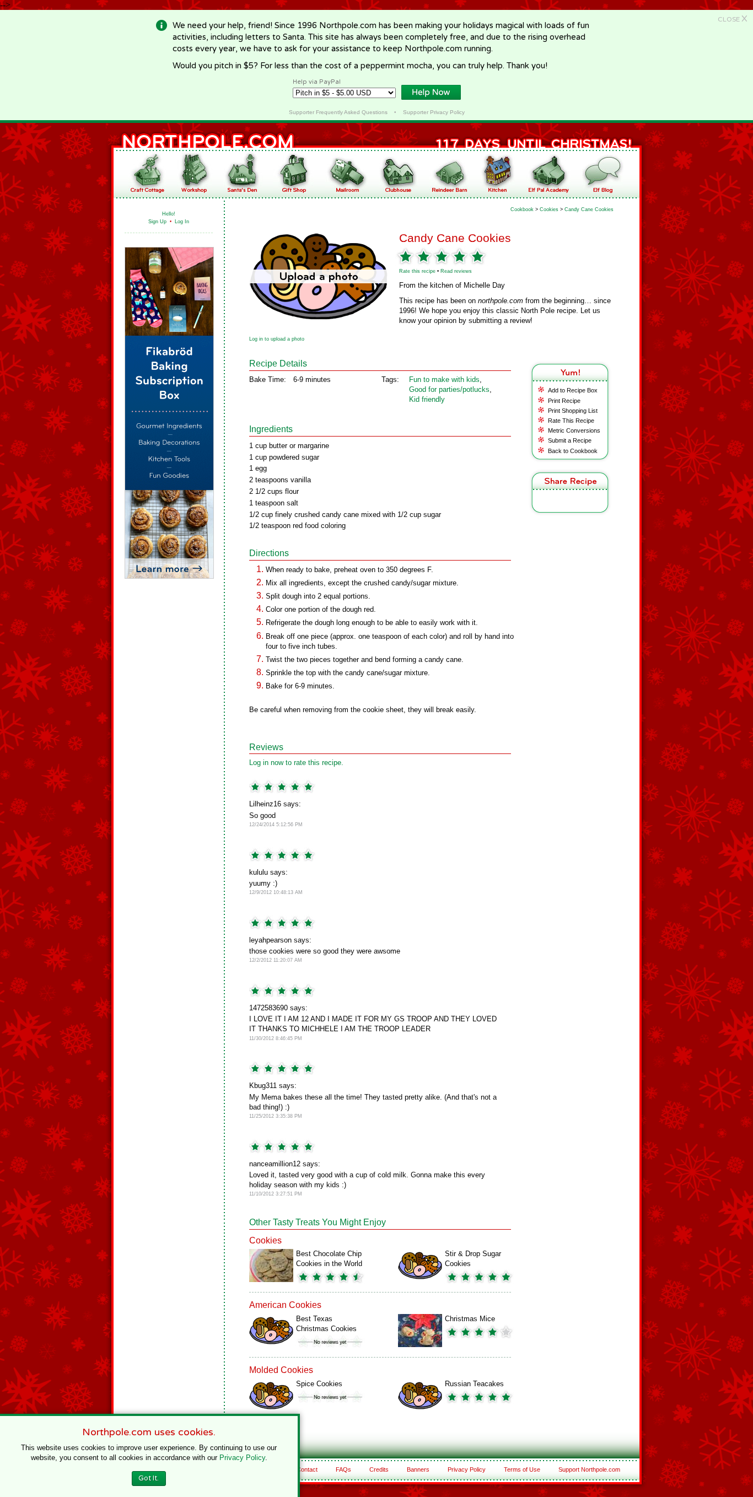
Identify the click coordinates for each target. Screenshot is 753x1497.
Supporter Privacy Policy (434, 112)
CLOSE (732, 19)
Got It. (148, 1478)
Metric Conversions (574, 430)
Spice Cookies (319, 1384)
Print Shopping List (573, 410)
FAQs (343, 1469)
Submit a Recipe (569, 440)
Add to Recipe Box (573, 390)
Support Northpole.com (589, 1469)
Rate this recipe (417, 271)
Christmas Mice (470, 1319)
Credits (379, 1469)
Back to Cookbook (573, 451)
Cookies (549, 209)
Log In (182, 221)
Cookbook (522, 209)
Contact (307, 1469)
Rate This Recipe (571, 420)
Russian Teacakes (474, 1384)
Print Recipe (564, 400)
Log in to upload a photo (276, 339)
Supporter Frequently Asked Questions (338, 112)
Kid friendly (427, 399)
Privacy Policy (467, 1469)
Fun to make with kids (444, 379)
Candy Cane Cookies (589, 209)
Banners (418, 1469)
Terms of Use (522, 1469)
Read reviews (456, 271)
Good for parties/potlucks (449, 389)
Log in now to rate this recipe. (296, 762)
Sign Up (157, 221)
